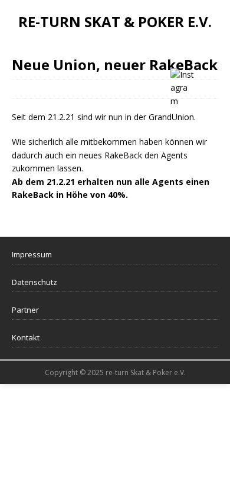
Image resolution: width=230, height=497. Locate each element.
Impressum (32, 254)
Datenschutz (34, 282)
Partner (25, 309)
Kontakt (26, 337)
